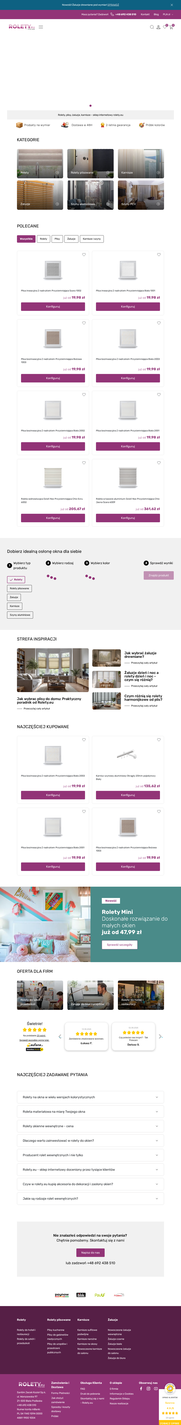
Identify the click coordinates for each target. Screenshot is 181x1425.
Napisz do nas (90, 1252)
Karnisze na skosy (87, 1343)
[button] (152, 27)
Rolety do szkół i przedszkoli (26, 1341)
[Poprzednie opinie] (59, 1036)
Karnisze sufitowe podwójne (87, 1332)
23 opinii (41, 1035)
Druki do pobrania (90, 1393)
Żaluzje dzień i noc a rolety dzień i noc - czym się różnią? (141, 676)
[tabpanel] (86, 1036)
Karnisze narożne (87, 1339)
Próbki (54, 1416)
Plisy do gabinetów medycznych (57, 1337)
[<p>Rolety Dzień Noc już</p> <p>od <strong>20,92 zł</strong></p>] (83, 106)
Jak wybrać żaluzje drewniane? (140, 655)
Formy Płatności (60, 1393)
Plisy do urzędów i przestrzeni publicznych (57, 1348)
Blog (156, 14)
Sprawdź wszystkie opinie (34, 1039)
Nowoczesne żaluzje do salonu (119, 1351)
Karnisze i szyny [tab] (92, 238)
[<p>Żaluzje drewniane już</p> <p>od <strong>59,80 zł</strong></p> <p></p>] (87, 106)
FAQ (82, 1388)
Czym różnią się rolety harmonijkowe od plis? (143, 698)
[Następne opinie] (160, 1036)
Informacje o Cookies (121, 1393)
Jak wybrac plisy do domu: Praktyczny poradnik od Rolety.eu (49, 700)
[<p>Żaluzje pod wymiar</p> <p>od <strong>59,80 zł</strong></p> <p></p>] (94, 106)
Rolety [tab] (43, 238)
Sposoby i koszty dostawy (60, 1409)
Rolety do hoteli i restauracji (26, 1332)
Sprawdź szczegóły (119, 944)
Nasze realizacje (119, 1403)
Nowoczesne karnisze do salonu (89, 1351)
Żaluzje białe (115, 1343)
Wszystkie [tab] (26, 238)
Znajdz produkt (159, 575)
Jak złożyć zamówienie (58, 1400)
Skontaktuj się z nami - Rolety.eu (92, 1400)
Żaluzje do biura (116, 1358)
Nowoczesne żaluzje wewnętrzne (119, 1332)
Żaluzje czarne (116, 1339)
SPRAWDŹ (113, 4)
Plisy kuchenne (55, 1330)
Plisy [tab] (57, 238)
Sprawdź (35, 84)
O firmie (114, 1388)
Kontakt (145, 14)
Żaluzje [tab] (71, 238)
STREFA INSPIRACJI (37, 639)
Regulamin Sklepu (120, 1398)
